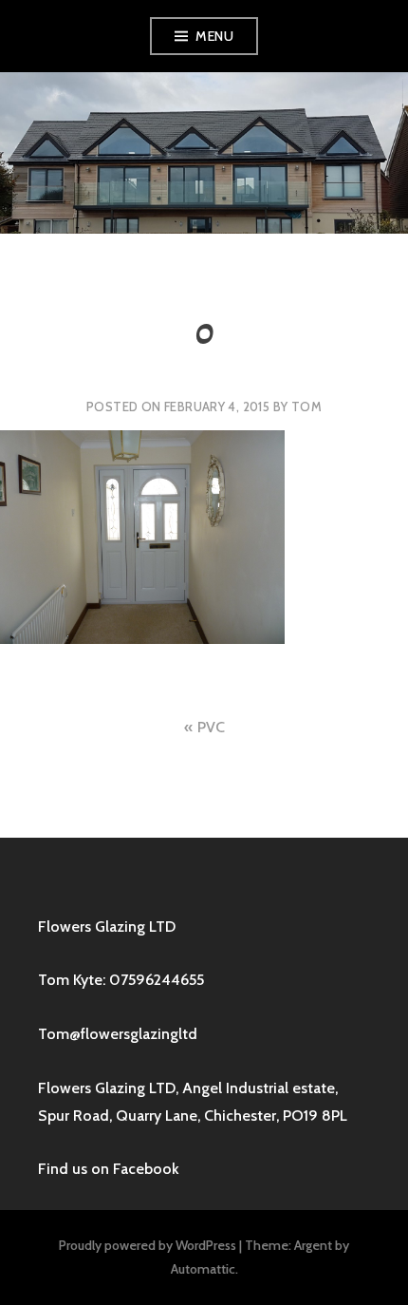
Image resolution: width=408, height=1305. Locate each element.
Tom (306, 406)
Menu (214, 36)
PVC (211, 727)
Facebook (146, 1169)
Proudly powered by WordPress (147, 1245)
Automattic (203, 1268)
